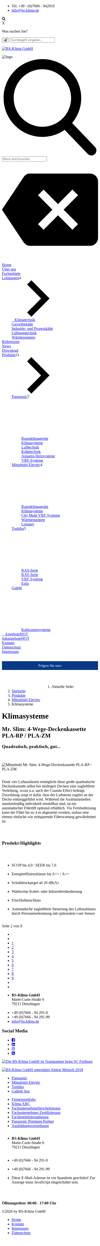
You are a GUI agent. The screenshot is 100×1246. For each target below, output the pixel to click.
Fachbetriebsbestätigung (30, 1117)
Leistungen (10, 278)
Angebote (16, 634)
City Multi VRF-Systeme (40, 515)
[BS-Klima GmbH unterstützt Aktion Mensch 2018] (42, 1070)
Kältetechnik (31, 452)
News (6, 346)
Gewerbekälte (22, 324)
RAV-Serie (29, 575)
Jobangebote (15, 638)
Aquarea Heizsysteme (38, 456)
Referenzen (10, 342)
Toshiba (18, 528)
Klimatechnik (25, 320)
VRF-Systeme (32, 460)
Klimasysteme (32, 443)
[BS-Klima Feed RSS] (13, 1053)
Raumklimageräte (34, 438)
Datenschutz (11, 647)
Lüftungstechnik (24, 333)
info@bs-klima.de (25, 10)
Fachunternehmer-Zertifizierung (36, 1113)
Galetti (17, 588)
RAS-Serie (29, 570)
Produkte (9, 355)
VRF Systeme (32, 579)
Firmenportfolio (24, 1099)
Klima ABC (21, 1104)
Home (6, 265)
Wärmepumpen (23, 337)
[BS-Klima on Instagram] (13, 1049)
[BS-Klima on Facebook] (13, 1040)
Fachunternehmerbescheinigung (36, 1108)
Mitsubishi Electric (26, 465)
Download (10, 350)
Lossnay (27, 524)
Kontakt (8, 643)
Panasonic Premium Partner (33, 1121)
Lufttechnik (30, 447)
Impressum (10, 652)
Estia (25, 583)
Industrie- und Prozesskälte (32, 328)
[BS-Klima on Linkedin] (13, 1044)
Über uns (9, 269)
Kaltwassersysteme (35, 630)
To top (8, 1241)
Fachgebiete (11, 273)
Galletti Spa (21, 1091)
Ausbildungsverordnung (30, 1126)
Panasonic (19, 397)
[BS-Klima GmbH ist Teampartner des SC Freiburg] (47, 1061)
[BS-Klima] (17, 48)
